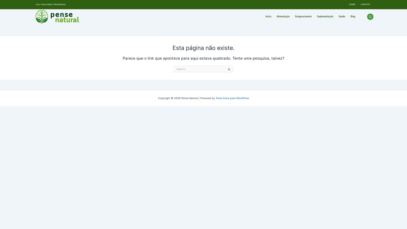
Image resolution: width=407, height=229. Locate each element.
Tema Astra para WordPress (232, 98)
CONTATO (365, 4)
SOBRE (352, 4)
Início (268, 16)
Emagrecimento (303, 16)
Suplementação (325, 16)
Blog (353, 16)
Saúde (342, 16)
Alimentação (283, 16)
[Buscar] (370, 17)
